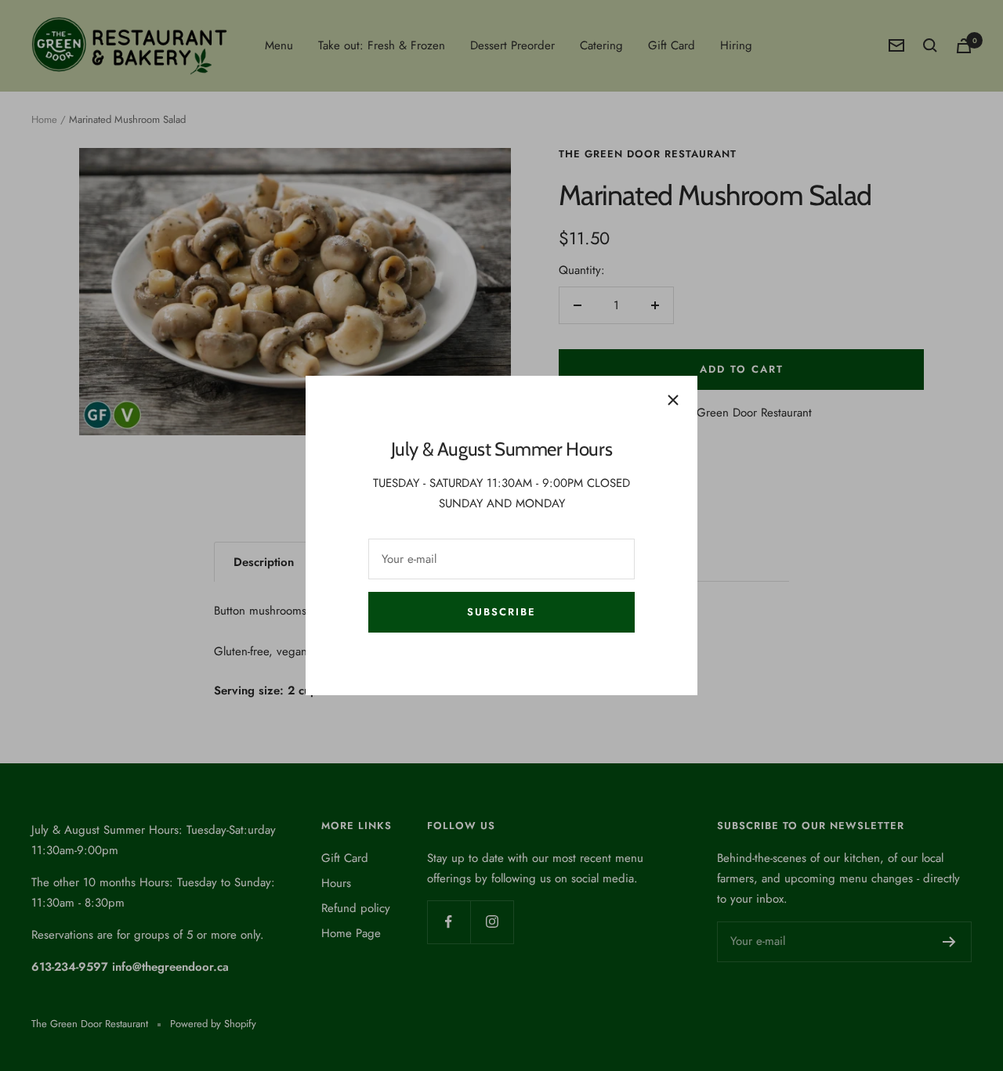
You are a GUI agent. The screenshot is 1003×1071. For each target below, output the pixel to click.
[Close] (673, 400)
